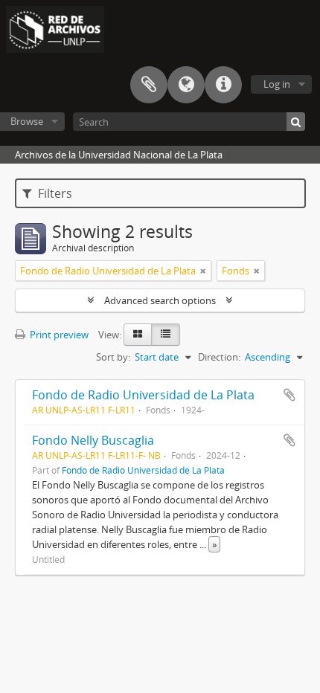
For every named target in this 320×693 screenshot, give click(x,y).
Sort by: (113, 357)
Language (186, 84)
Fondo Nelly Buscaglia (93, 440)
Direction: (219, 357)
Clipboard (148, 84)
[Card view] (138, 334)
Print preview (58, 334)
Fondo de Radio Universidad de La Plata (143, 395)
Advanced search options (160, 300)
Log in (276, 84)
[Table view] (165, 334)
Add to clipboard (289, 394)
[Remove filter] (203, 270)
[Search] (296, 121)
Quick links (223, 84)
